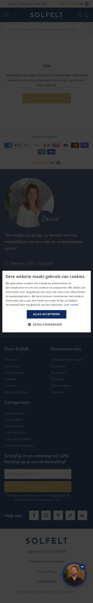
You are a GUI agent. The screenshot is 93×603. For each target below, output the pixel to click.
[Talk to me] (74, 575)
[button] (46, 324)
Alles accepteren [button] (46, 314)
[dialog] (46, 301)
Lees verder (71, 304)
